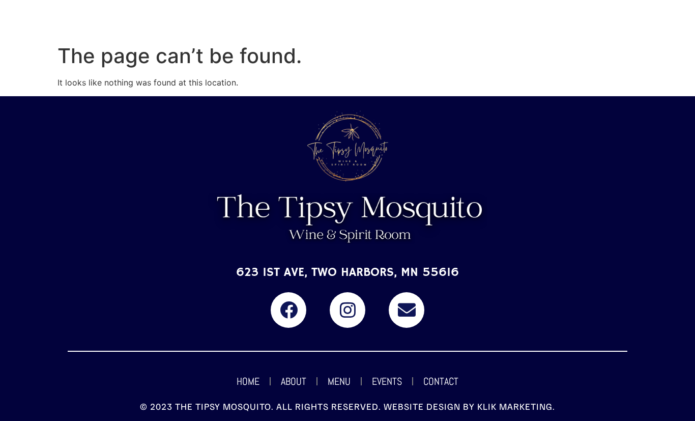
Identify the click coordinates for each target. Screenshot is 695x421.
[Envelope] (406, 310)
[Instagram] (347, 310)
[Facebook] (288, 310)
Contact (440, 381)
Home (248, 381)
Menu (339, 381)
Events (387, 381)
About (293, 381)
